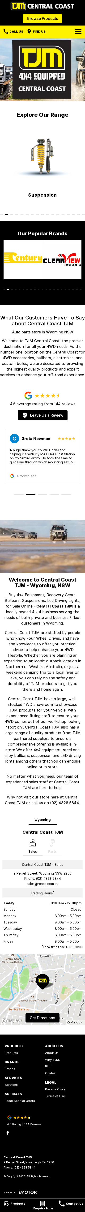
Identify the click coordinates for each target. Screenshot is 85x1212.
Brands (10, 1069)
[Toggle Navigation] (78, 31)
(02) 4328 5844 (64, 802)
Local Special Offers (20, 1101)
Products (11, 1053)
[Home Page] (42, 6)
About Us (52, 1053)
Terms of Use (55, 1096)
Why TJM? (52, 1059)
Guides (50, 1073)
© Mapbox (74, 1022)
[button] (42, 456)
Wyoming (42, 819)
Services (11, 1085)
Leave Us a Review (46, 415)
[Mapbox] (12, 1020)
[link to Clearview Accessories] (61, 259)
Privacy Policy (55, 1089)
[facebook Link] (8, 1133)
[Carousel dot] (1, 214)
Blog (48, 1066)
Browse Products (42, 18)
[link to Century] (23, 259)
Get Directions (42, 1017)
